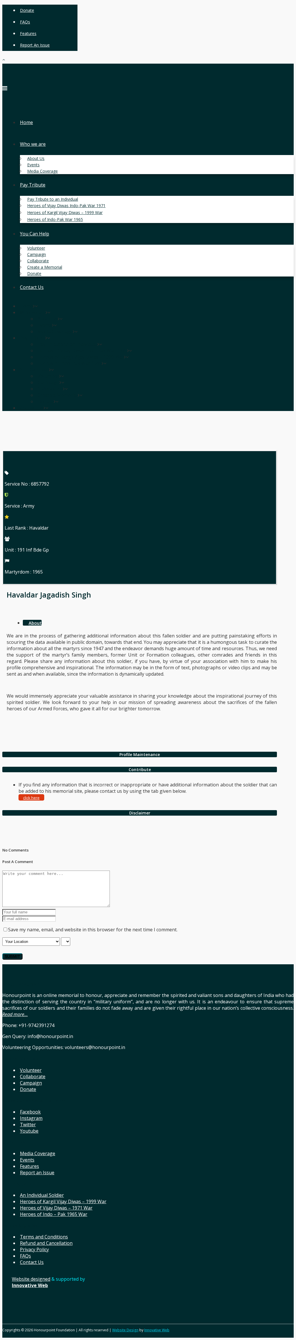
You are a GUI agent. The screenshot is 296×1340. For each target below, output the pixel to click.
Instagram (31, 1118)
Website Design (125, 1330)
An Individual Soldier (42, 1195)
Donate (27, 10)
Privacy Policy (34, 1249)
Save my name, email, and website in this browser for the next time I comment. (92, 929)
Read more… (15, 1014)
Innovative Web (156, 1330)
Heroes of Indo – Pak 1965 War (53, 1214)
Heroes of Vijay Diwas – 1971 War (56, 1208)
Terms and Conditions (44, 1237)
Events (27, 1160)
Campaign (31, 1083)
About (35, 623)
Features (28, 33)
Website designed (31, 1279)
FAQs (25, 22)
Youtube (29, 1131)
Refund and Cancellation (46, 1243)
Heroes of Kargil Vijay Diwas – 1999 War (63, 1201)
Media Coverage (37, 1153)
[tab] (139, 754)
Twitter (28, 1124)
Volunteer (31, 1070)
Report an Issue (35, 45)
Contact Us (32, 1262)
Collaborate (32, 1076)
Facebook (30, 1112)
